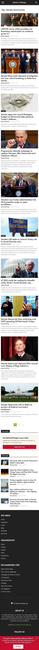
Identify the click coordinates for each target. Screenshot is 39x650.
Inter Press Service (6, 586)
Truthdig (3, 583)
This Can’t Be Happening (8, 572)
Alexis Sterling (5, 206)
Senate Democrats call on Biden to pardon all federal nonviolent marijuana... (16, 407)
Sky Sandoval (13, 465)
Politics (3, 111)
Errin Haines (13, 495)
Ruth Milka (13, 484)
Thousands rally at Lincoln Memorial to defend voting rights (23, 462)
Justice (3, 196)
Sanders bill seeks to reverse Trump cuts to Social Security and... (19, 240)
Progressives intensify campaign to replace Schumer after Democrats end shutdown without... (18, 153)
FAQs (2, 553)
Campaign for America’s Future (10, 575)
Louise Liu (13, 476)
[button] (36, 2)
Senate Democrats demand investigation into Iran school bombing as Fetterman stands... (19, 78)
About (3, 544)
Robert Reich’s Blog (7, 569)
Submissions (5, 555)
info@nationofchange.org (23, 625)
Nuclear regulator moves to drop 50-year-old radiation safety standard (23, 481)
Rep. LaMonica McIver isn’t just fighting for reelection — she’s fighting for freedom (23, 491)
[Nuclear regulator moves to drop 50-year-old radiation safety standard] (5, 483)
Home (3, 519)
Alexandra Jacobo (6, 244)
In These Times (5, 591)
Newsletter (4, 522)
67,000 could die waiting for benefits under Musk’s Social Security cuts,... (18, 281)
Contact (3, 558)
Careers (3, 550)
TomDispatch (5, 577)
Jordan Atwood (5, 36)
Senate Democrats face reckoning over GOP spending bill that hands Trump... (18, 320)
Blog (2, 528)
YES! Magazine (5, 589)
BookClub (4, 531)
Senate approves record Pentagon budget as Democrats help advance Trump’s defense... (17, 116)
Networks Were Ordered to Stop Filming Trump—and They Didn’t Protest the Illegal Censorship (23, 472)
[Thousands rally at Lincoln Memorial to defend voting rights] (5, 462)
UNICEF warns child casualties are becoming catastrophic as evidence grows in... (17, 31)
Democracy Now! (6, 580)
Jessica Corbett (5, 411)
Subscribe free (19, 447)
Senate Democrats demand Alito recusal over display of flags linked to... (19, 364)
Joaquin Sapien (14, 505)
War (2, 25)
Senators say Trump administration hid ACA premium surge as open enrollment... (18, 202)
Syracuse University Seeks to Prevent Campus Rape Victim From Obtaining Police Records (23, 501)
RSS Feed (4, 533)
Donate (3, 547)
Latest (3, 525)
